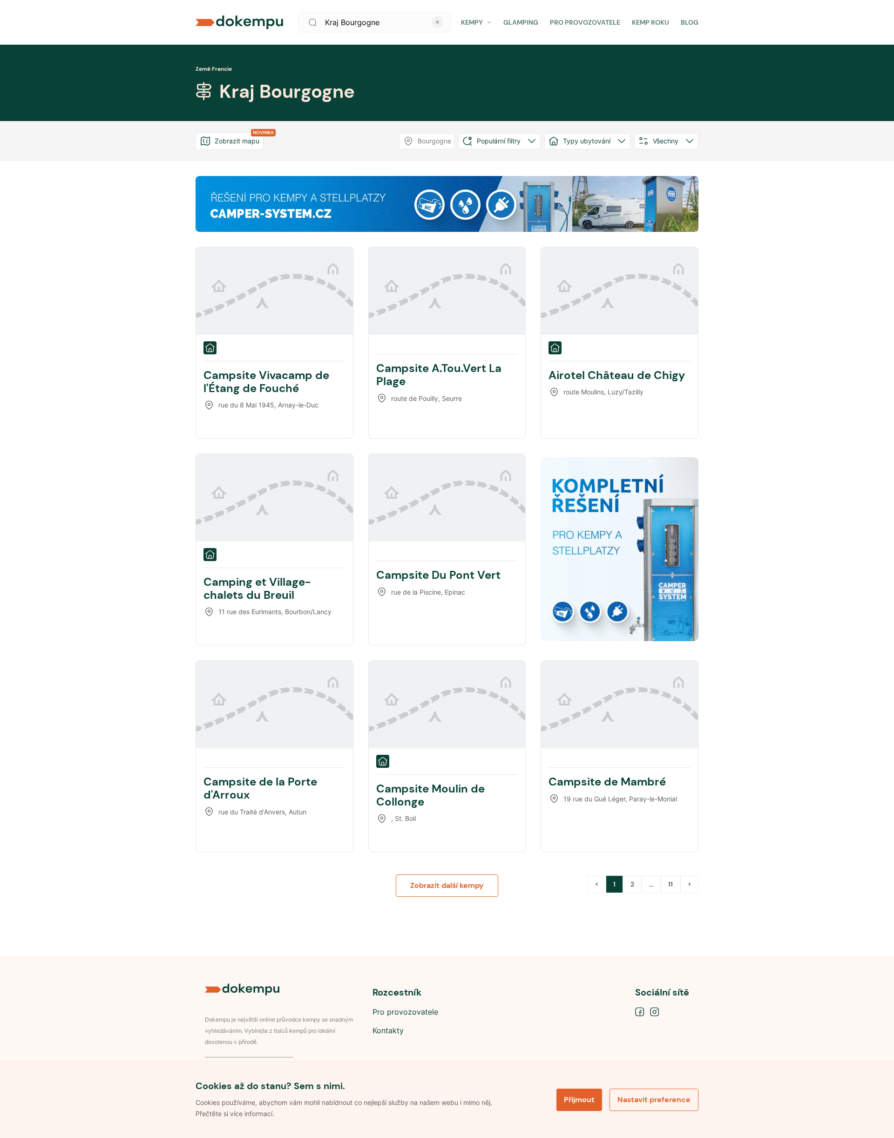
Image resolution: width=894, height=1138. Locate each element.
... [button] (651, 884)
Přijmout (579, 1099)
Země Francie (214, 69)
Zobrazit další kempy (447, 885)
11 (670, 884)
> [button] (689, 884)
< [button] (596, 884)
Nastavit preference (654, 1099)
